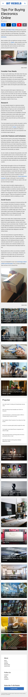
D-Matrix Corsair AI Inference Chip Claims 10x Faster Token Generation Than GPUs (13, 540)
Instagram (6, 679)
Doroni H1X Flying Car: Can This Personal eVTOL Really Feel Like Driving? (12, 558)
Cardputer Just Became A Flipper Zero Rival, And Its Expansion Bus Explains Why (13, 647)
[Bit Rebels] (13, 4)
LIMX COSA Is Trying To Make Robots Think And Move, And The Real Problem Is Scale (13, 492)
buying (14, 127)
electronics (3, 37)
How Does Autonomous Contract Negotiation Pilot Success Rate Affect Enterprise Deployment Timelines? (13, 337)
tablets (12, 42)
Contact (6, 661)
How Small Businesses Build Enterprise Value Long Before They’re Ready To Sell (13, 391)
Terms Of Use (7, 666)
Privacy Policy (7, 664)
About (5, 660)
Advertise (6, 663)
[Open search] (25, 2)
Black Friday (12, 29)
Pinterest (6, 677)
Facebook (6, 674)
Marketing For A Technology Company (13, 375)
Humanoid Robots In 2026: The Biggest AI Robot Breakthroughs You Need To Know (13, 456)
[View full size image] (14, 58)
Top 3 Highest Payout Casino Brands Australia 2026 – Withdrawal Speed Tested (13, 630)
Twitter (5, 676)
